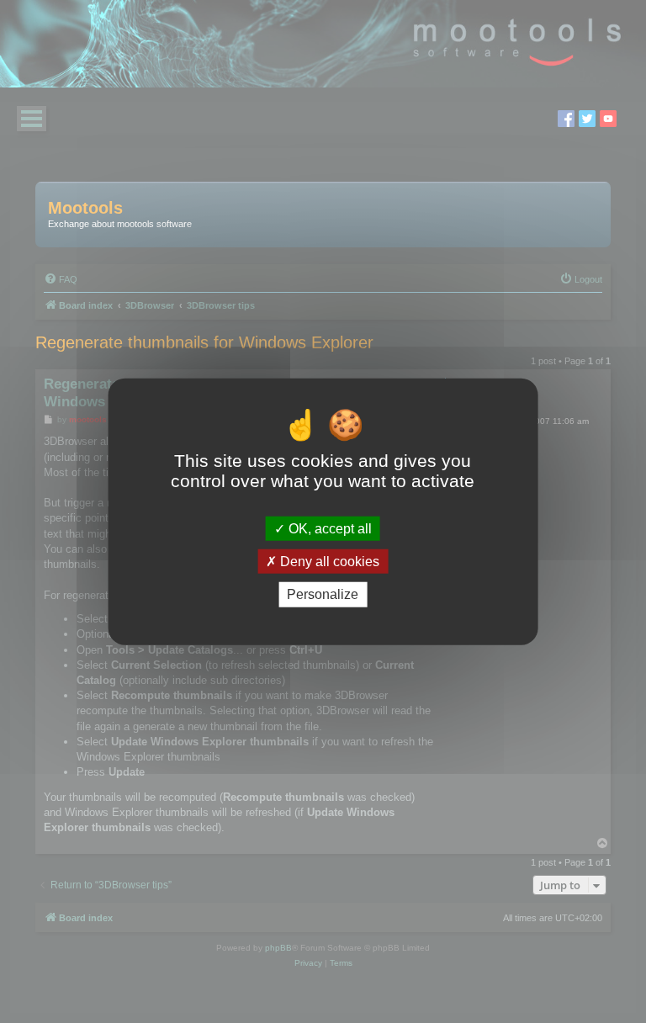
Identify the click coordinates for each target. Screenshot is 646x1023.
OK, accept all (328, 529)
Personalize (322, 594)
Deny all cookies (328, 561)
